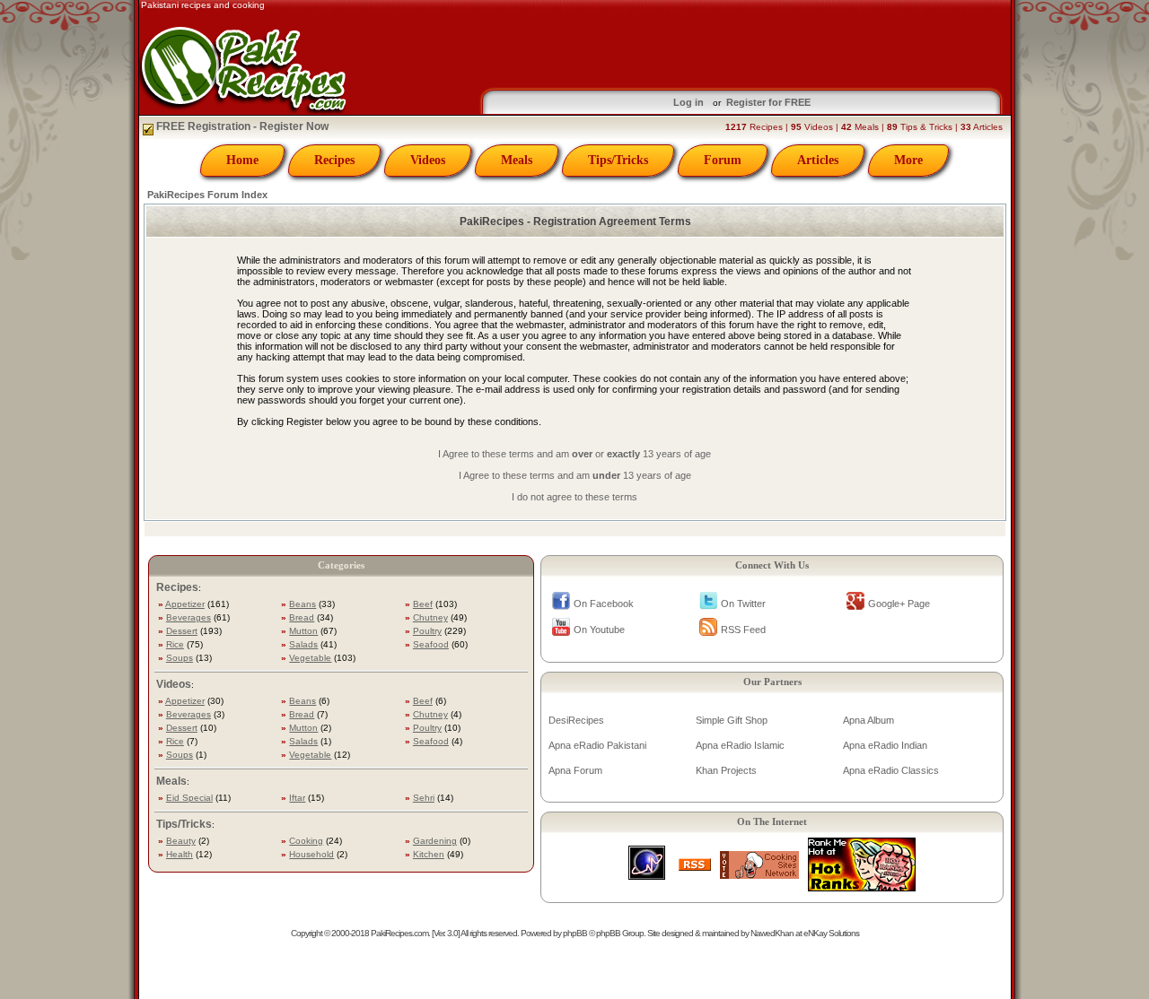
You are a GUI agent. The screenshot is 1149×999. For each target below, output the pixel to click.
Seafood (431, 644)
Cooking (306, 841)
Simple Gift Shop (731, 720)
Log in (688, 102)
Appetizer (185, 604)
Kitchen (428, 854)
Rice (175, 644)
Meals (516, 160)
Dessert (181, 631)
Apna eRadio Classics (891, 770)
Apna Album (868, 720)
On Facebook (604, 603)
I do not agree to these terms (574, 496)
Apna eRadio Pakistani (597, 745)
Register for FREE (768, 102)
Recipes (334, 160)
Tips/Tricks (618, 160)
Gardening (435, 841)
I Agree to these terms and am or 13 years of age (574, 453)
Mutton (303, 631)
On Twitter (743, 603)
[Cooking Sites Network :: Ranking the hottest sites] (759, 874)
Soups (179, 658)
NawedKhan (772, 933)
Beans (302, 604)
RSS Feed (743, 629)
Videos (427, 160)
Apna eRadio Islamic (740, 745)
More (908, 160)
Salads (303, 644)
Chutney (430, 617)
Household (311, 854)
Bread (301, 617)
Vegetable (310, 658)
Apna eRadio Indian (885, 745)
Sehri (423, 798)
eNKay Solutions (831, 933)
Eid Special (189, 798)
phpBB (575, 933)
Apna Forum (575, 770)
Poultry (427, 631)
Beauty (181, 841)
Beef (423, 604)
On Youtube (599, 629)
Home (242, 160)
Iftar (297, 798)
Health (179, 854)
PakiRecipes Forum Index (207, 194)
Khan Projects (726, 770)
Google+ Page (899, 603)
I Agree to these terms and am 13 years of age (575, 475)
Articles (817, 160)
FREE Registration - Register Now (241, 126)
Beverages (188, 617)
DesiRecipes (576, 720)
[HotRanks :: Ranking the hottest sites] (862, 886)
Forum (722, 160)
